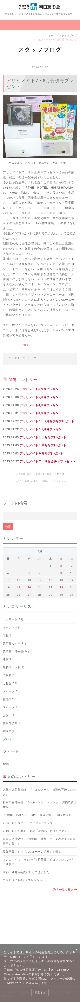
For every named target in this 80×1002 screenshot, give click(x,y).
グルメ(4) (9, 739)
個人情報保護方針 (28, 969)
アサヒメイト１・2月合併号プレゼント (47, 421)
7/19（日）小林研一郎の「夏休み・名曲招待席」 (35, 831)
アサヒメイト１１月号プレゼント (43, 437)
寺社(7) (8, 635)
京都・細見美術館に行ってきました (26, 872)
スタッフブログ (68, 35)
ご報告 (26, 345)
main (60, 474)
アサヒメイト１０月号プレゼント (43, 445)
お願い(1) (9, 715)
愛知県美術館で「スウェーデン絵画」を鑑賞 (32, 851)
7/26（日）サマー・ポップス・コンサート (31, 823)
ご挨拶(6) (9, 675)
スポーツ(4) (11, 707)
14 (40, 580)
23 (61, 587)
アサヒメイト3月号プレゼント (41, 413)
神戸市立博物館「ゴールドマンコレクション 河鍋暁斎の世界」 (40, 804)
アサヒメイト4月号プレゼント (41, 405)
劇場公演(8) (11, 731)
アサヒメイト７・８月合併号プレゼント (48, 461)
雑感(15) (9, 699)
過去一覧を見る (63, 889)
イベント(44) (11, 627)
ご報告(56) (10, 683)
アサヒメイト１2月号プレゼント (42, 429)
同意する (40, 992)
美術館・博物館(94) (16, 651)
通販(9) (8, 659)
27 (29, 594)
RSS (6, 764)
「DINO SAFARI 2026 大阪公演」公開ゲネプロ (37, 815)
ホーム (52, 35)
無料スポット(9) (13, 667)
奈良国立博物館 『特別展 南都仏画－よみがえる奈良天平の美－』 (39, 841)
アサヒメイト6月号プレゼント (41, 389)
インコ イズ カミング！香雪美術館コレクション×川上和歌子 (39, 861)
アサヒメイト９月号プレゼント (41, 453)
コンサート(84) (13, 619)
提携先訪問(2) (12, 723)
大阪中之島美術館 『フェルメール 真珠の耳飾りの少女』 (39, 791)
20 (29, 587)
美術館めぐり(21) (14, 643)
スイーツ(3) (11, 691)
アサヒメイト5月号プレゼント (41, 397)
